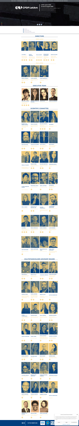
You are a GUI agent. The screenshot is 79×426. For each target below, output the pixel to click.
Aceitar (59, 422)
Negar (66, 422)
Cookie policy (64, 424)
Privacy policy (68, 424)
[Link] (26, 60)
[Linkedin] (22, 60)
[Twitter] (39, 24)
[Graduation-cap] (22, 254)
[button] (77, 414)
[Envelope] (41, 24)
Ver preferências (74, 422)
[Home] (37, 24)
